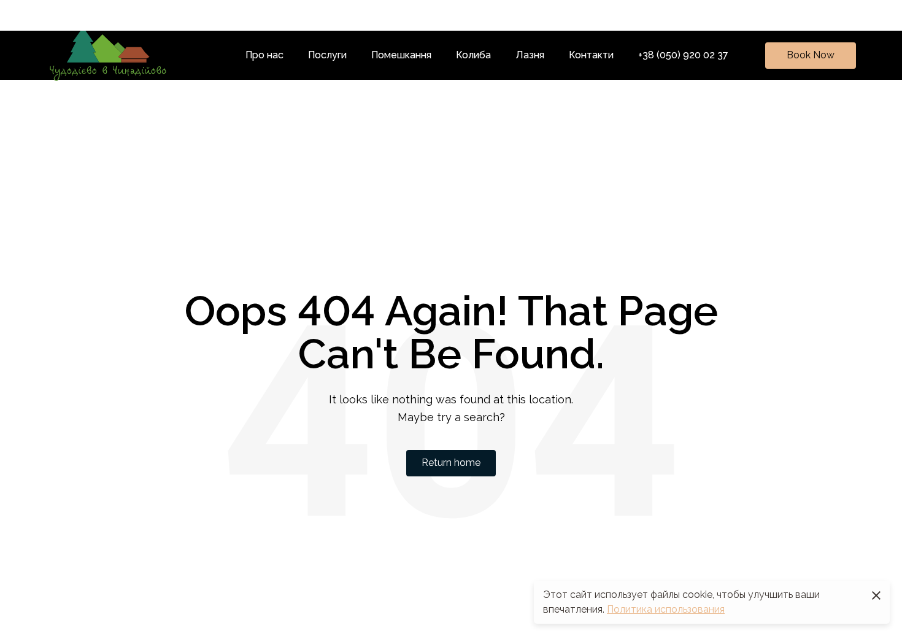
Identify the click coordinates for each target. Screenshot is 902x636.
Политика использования (666, 609)
